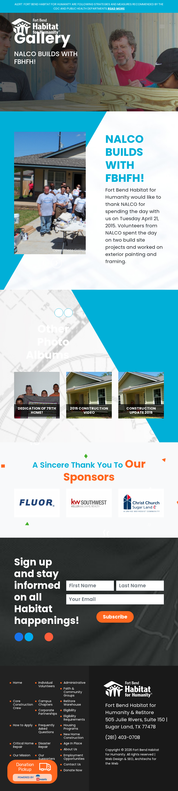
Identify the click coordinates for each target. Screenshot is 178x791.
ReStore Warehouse (72, 702)
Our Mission (21, 755)
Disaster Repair (44, 745)
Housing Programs (71, 726)
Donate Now (73, 770)
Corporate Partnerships (47, 711)
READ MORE (116, 9)
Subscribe (115, 617)
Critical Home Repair (23, 745)
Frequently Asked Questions (46, 728)
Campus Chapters (45, 702)
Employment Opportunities (74, 757)
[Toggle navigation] (162, 26)
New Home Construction (74, 735)
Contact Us (72, 764)
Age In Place (73, 743)
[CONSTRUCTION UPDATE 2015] (104, 394)
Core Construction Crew (23, 704)
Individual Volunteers (46, 684)
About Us (70, 749)
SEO (130, 759)
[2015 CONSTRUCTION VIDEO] (49, 394)
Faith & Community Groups (73, 692)
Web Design (114, 759)
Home (17, 682)
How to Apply (23, 725)
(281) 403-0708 (122, 737)
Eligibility (70, 710)
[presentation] (43, 262)
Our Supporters (46, 757)
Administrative (75, 682)
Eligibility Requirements (74, 717)
